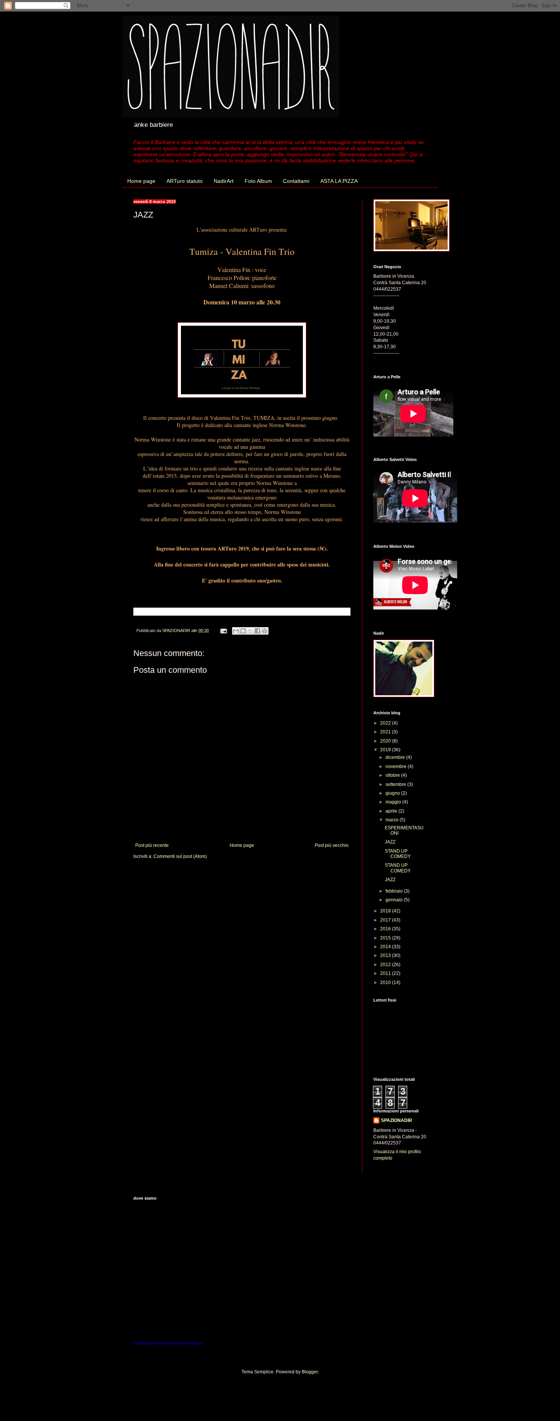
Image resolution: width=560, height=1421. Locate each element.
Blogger (310, 1372)
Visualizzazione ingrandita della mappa (167, 1343)
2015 (386, 938)
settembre (396, 784)
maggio (394, 802)
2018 (386, 911)
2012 (386, 964)
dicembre (396, 757)
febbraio (395, 891)
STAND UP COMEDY (398, 853)
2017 (386, 920)
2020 (386, 741)
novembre (397, 766)
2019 (386, 749)
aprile (392, 811)
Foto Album (258, 181)
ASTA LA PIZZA (339, 181)
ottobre (393, 775)
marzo (393, 820)
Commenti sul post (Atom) (180, 856)
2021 (386, 732)
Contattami (296, 181)
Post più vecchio (332, 845)
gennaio (395, 900)
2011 (386, 973)
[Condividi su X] (250, 631)
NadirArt (224, 181)
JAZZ (390, 842)
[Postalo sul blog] (243, 631)
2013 (386, 955)
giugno (393, 793)
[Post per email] (223, 630)
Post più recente (152, 845)
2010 (386, 982)
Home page (141, 181)
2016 (386, 928)
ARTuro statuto (184, 181)
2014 (386, 946)
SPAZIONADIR (396, 1120)
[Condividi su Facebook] (257, 631)
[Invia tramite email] (236, 631)
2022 (386, 723)
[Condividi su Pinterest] (265, 631)
